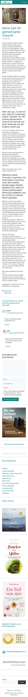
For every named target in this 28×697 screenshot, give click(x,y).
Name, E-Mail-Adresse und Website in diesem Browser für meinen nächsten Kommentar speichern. (14, 393)
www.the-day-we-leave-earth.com (14, 444)
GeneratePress (14, 694)
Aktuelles (4, 468)
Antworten (6, 324)
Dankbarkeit (7, 293)
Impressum (10, 690)
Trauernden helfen (7, 488)
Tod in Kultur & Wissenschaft (10, 483)
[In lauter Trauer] (6, 2)
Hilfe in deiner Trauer (8, 476)
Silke (8, 330)
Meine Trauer (8, 290)
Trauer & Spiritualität (8, 485)
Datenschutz (17, 690)
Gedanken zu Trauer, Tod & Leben (12, 473)
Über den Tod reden (8, 490)
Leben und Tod (6, 478)
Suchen (4, 679)
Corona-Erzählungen (8, 471)
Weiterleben (5, 493)
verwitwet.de (15, 286)
